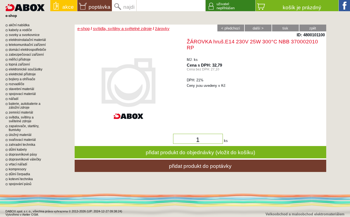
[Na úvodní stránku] (25, 5)
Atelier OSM (30, 214)
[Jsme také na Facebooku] (344, 5)
